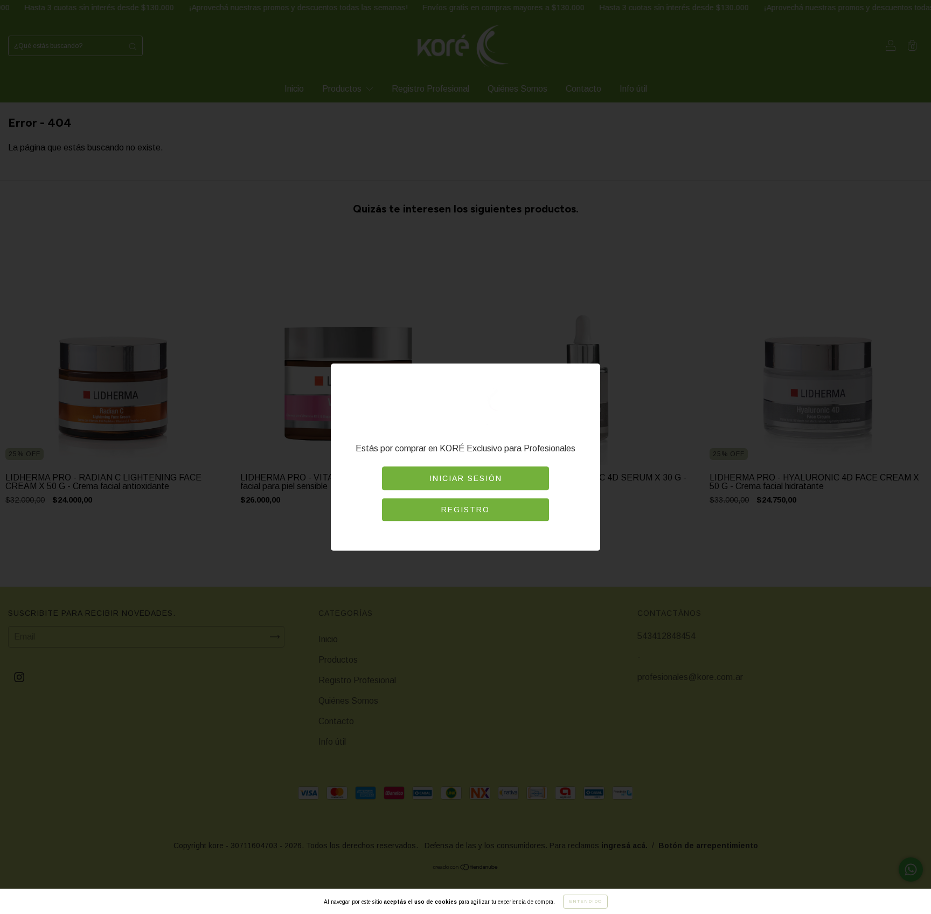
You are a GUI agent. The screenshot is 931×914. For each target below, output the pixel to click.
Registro (465, 509)
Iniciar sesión (465, 478)
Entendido (585, 901)
